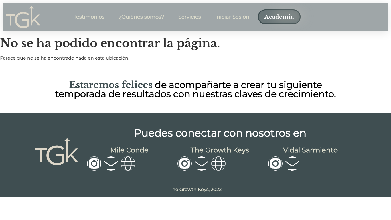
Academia (279, 17)
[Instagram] (94, 163)
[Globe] (128, 163)
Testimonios (89, 17)
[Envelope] (111, 163)
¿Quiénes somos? (141, 17)
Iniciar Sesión (232, 17)
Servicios (189, 17)
